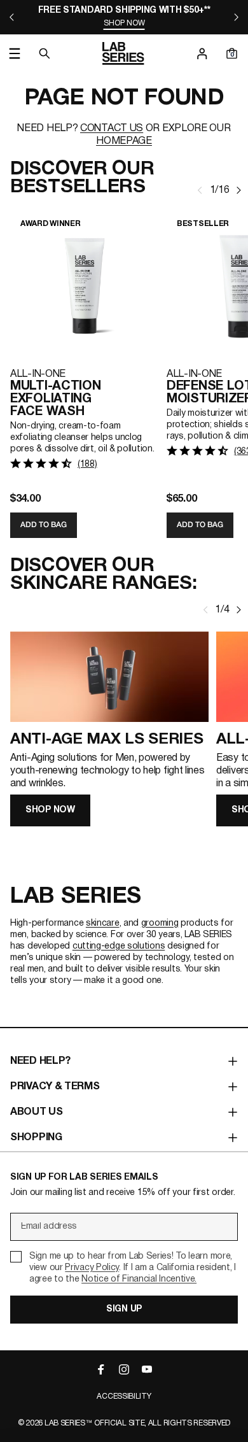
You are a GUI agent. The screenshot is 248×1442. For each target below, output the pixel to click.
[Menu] (15, 53)
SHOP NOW (50, 810)
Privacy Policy (92, 1268)
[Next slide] (236, 17)
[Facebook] (101, 1369)
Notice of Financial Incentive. (138, 1279)
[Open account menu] (202, 53)
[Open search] (44, 53)
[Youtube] (147, 1369)
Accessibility (124, 1396)
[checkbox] (124, 1268)
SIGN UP (124, 1309)
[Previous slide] (12, 17)
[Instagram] (124, 1369)
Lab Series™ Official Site (95, 1423)
